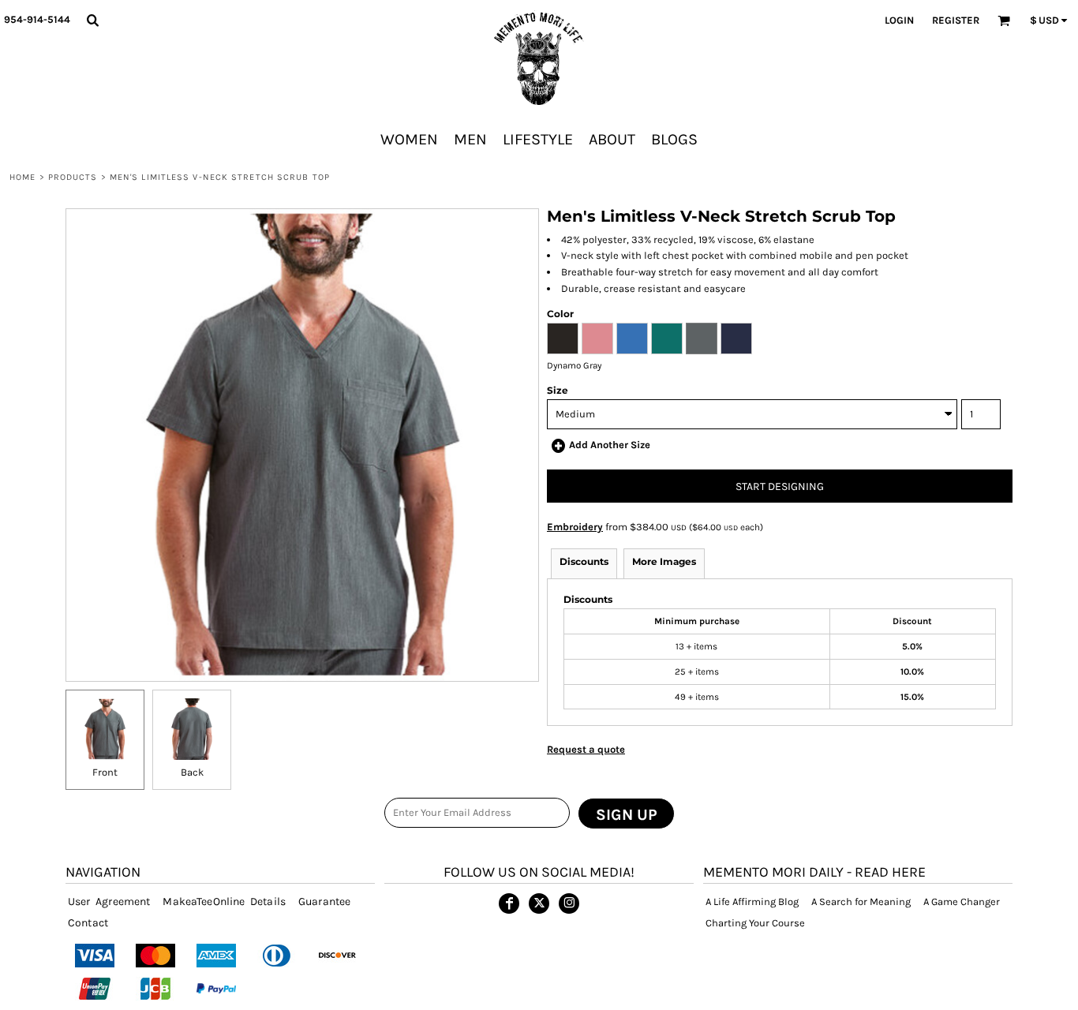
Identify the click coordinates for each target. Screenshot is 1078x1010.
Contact (88, 923)
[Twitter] (539, 903)
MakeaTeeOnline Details (224, 901)
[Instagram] (569, 903)
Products (73, 177)
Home (22, 177)
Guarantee (324, 901)
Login (899, 20)
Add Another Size (609, 445)
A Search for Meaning (861, 901)
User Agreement (109, 901)
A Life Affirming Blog (752, 901)
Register (955, 20)
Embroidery (575, 527)
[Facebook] (509, 903)
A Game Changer (961, 901)
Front (105, 772)
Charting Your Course (755, 923)
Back (192, 772)
